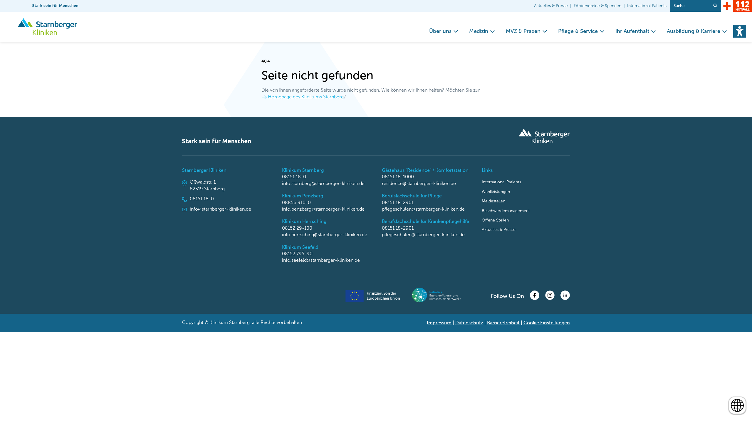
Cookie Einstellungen (546, 322)
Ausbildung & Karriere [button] (693, 31)
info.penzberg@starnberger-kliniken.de (323, 209)
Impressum (439, 322)
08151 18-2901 (398, 202)
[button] (739, 31)
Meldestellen (493, 201)
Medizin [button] (478, 31)
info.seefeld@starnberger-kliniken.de (321, 260)
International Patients (647, 6)
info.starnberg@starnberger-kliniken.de (323, 183)
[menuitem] (444, 31)
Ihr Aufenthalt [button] (632, 31)
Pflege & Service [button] (578, 31)
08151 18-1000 (398, 176)
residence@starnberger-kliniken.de (419, 183)
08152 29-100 (297, 228)
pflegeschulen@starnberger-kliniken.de (423, 209)
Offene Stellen (495, 220)
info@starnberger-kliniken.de (220, 209)
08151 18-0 (202, 198)
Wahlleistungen (496, 191)
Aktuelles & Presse (551, 6)
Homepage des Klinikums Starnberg (306, 96)
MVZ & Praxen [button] (523, 31)
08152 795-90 (297, 253)
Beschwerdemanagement (506, 211)
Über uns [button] (440, 31)
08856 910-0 (296, 202)
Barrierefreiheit (503, 322)
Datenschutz (469, 322)
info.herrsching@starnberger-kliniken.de (324, 234)
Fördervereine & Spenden (597, 6)
